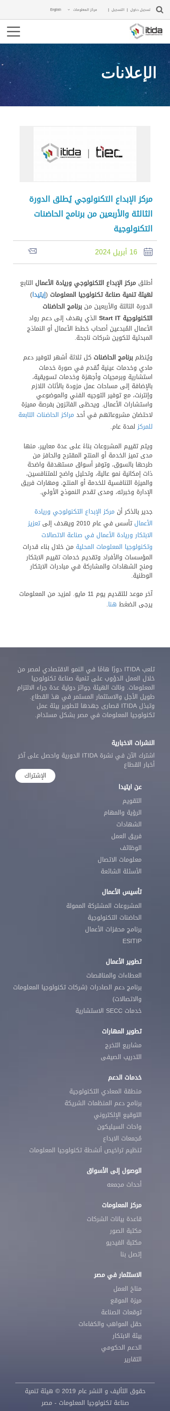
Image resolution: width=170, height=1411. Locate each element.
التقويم (132, 801)
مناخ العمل (127, 1289)
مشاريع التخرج (123, 1045)
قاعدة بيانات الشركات (114, 1219)
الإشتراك (35, 776)
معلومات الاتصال (120, 860)
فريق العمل (126, 836)
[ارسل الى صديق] (30, 251)
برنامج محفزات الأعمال (113, 929)
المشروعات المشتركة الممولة (104, 906)
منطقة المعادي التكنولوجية (105, 1091)
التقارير (133, 1359)
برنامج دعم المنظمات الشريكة (103, 1103)
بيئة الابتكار (127, 1336)
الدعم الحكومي (121, 1347)
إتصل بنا (131, 1254)
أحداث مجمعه (124, 1185)
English (55, 9)
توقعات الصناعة (121, 1312)
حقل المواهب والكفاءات (110, 1324)
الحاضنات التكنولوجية (115, 918)
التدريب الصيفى (121, 1057)
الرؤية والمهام (123, 813)
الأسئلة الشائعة (121, 871)
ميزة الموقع (126, 1300)
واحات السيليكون (119, 1127)
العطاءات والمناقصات (114, 975)
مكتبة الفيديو (124, 1243)
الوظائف (131, 848)
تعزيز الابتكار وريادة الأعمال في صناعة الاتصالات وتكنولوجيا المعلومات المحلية (90, 535)
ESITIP (132, 941)
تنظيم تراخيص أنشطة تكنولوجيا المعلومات (85, 1150)
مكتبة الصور (126, 1231)
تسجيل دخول (140, 10)
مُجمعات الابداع (122, 1138)
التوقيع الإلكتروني (118, 1115)
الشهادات (129, 824)
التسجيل (118, 10)
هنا (112, 604)
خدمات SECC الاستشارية (108, 1011)
